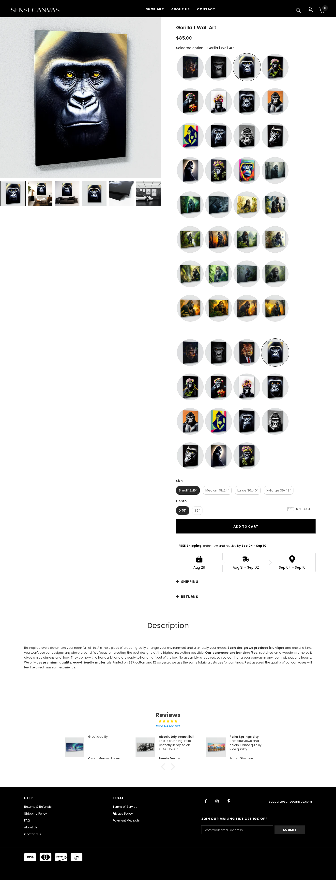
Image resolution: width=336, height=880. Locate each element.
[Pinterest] (228, 800)
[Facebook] (205, 800)
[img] (168, 721)
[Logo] (41, 10)
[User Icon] (310, 9)
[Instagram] (217, 800)
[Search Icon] (298, 10)
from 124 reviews (168, 726)
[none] (13, 193)
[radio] (190, 67)
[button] (164, 766)
